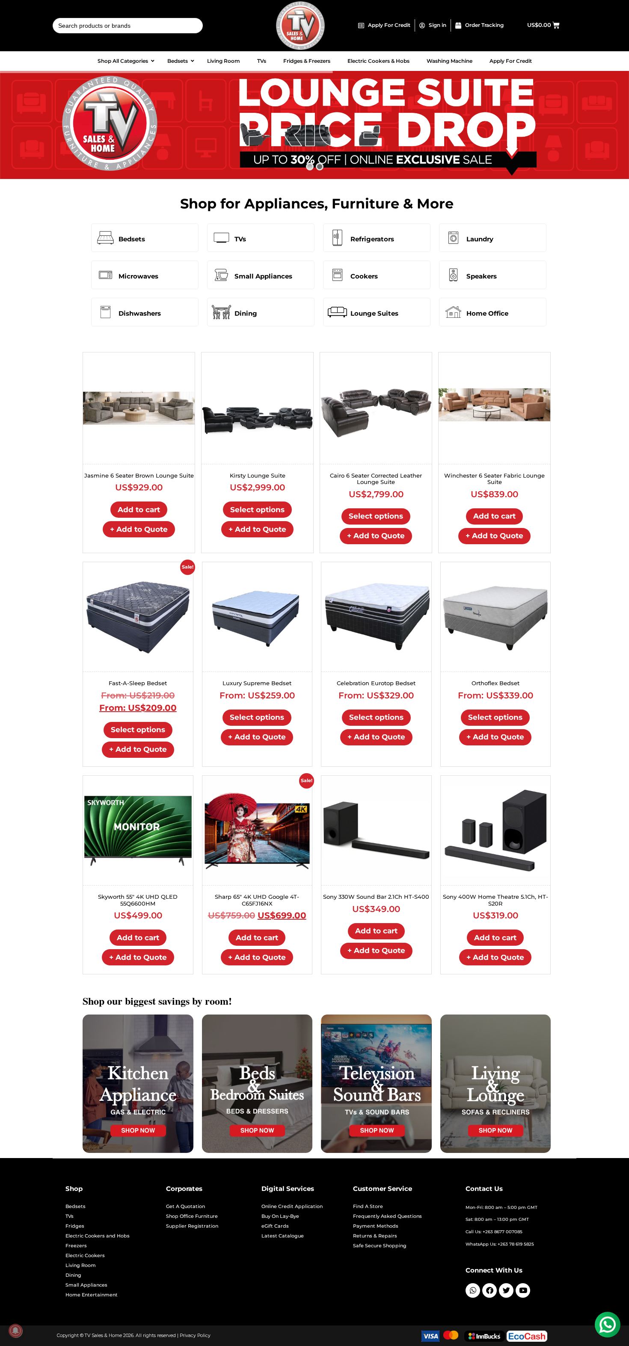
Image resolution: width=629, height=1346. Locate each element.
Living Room (80, 1265)
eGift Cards (275, 1226)
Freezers (76, 1246)
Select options (257, 509)
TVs (240, 239)
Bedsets (132, 239)
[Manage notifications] (15, 1330)
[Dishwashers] (105, 312)
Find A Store (368, 1206)
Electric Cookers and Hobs (97, 1236)
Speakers (481, 276)
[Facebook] (489, 1290)
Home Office (487, 313)
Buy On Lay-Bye (280, 1216)
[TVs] (221, 237)
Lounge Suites (374, 313)
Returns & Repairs (375, 1236)
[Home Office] (453, 312)
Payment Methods (375, 1226)
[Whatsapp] (473, 1290)
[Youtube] (523, 1290)
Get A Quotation (185, 1206)
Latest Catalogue (282, 1236)
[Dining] (221, 312)
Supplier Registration (192, 1226)
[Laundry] (453, 237)
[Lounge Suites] (337, 312)
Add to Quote (139, 529)
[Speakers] (453, 274)
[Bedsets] (105, 237)
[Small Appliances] (221, 274)
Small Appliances (263, 276)
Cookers (364, 276)
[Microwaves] (105, 274)
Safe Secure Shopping (379, 1246)
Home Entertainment (91, 1295)
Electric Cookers (85, 1255)
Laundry (479, 239)
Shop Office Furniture (192, 1216)
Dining (245, 313)
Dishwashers (140, 313)
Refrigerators (372, 239)
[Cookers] (337, 274)
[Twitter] (506, 1290)
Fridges (74, 1226)
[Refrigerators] (337, 237)
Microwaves (138, 276)
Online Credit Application (292, 1206)
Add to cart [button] (139, 509)
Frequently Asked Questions (387, 1216)
